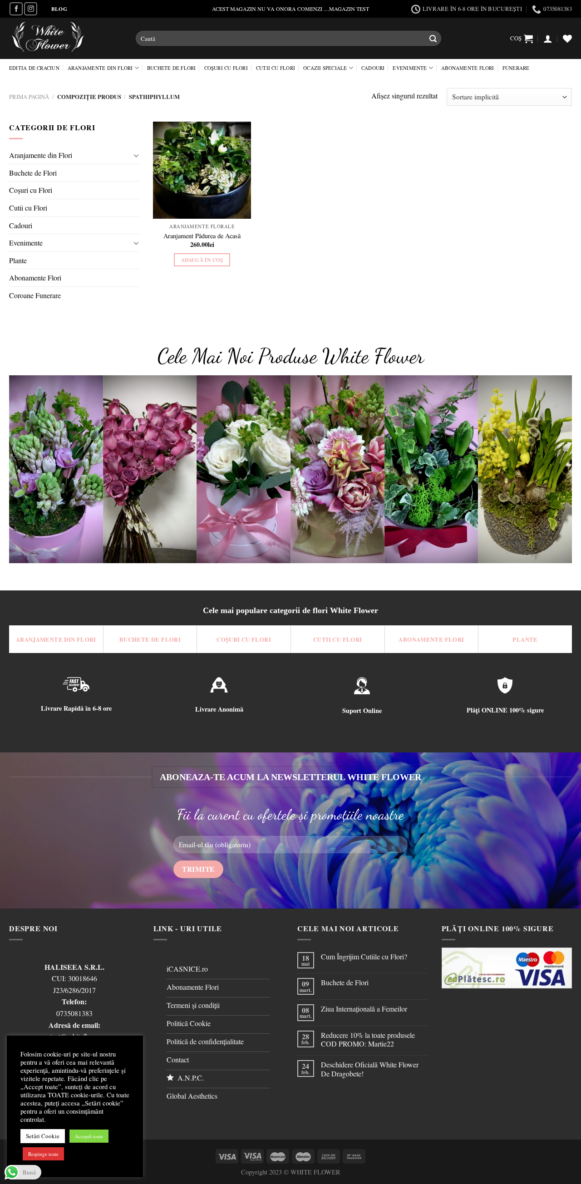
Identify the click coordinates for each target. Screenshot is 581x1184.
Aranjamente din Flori (100, 67)
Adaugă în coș (202, 260)
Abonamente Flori (467, 67)
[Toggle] (136, 155)
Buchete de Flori (171, 67)
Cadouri (373, 67)
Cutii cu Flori (275, 67)
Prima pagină (29, 97)
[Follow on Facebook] (16, 8)
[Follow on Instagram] (30, 8)
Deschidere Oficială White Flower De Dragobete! (370, 1068)
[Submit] (433, 38)
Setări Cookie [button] (42, 1136)
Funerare (516, 67)
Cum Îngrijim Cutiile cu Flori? (364, 956)
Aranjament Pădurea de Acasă (202, 236)
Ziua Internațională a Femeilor (364, 1008)
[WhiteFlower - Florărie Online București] (65, 38)
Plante (18, 260)
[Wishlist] (567, 39)
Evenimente (410, 67)
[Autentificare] (547, 39)
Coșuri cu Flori (226, 67)
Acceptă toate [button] (89, 1136)
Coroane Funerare (35, 295)
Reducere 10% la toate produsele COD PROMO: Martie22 (368, 1039)
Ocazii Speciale (325, 67)
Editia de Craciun (34, 67)
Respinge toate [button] (43, 1153)
